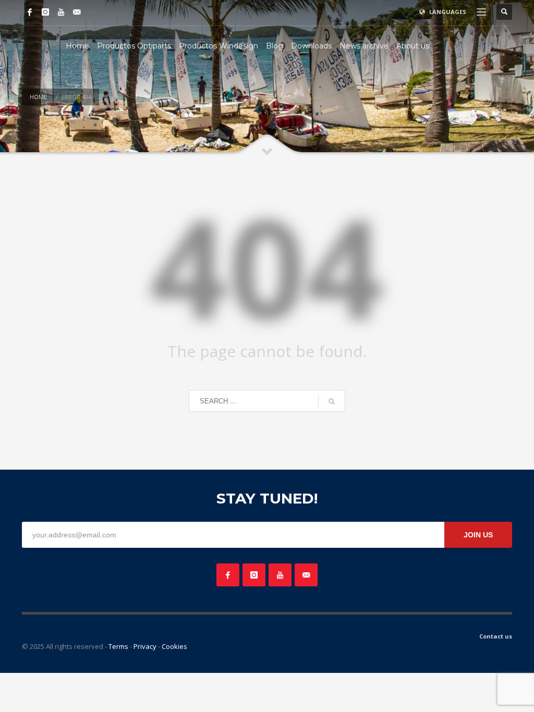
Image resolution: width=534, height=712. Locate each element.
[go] (331, 401)
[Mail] (76, 12)
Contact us (495, 636)
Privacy (145, 646)
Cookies (174, 646)
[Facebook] (30, 12)
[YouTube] (61, 12)
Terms (118, 646)
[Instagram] (45, 12)
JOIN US (478, 535)
